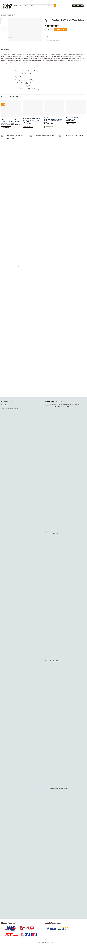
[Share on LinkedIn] (58, 39)
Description (5, 50)
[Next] (39, 29)
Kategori (17, 6)
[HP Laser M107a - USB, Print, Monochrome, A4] (76, 107)
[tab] (5, 50)
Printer (11, 15)
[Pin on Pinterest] (55, 39)
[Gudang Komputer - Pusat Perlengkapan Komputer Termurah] (7, 6)
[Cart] (69, 6)
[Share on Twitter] (49, 39)
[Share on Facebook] (46, 39)
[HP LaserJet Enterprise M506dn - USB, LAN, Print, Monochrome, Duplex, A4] (33, 108)
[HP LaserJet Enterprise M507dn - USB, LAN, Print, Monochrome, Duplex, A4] (54, 108)
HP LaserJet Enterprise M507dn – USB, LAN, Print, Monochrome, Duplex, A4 (53, 120)
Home (3, 15)
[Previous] (11, 29)
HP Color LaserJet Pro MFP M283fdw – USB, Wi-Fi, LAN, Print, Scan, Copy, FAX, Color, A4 (10, 121)
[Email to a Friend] (52, 39)
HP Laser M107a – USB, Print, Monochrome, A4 (74, 118)
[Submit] (55, 5)
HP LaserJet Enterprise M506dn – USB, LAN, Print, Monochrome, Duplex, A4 (32, 120)
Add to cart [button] (6, 127)
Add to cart (60, 29)
